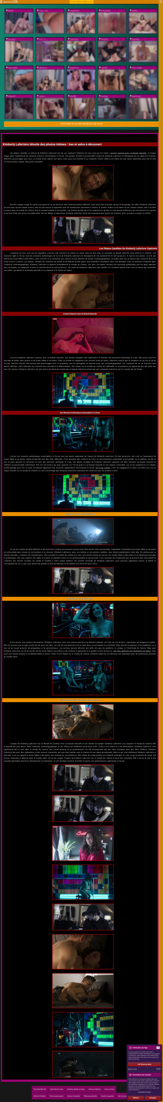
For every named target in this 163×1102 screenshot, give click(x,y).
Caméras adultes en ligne (76, 1089)
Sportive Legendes (107, 1096)
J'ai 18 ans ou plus (144, 1064)
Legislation (141, 1092)
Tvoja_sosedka (137, 68)
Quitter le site (132, 1069)
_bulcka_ (42, 96)
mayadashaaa (74, 11)
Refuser (136, 1098)
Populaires (74, 2)
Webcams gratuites (90, 1096)
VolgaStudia (74, 39)
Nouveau (82, 2)
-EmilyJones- (74, 68)
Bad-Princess (136, 96)
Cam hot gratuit (123, 1096)
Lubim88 (104, 68)
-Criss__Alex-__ (44, 11)
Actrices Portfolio (40, 1096)
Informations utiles (56, 1089)
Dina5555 (73, 96)
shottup (134, 11)
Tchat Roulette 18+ (40, 1089)
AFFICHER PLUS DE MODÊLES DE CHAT (81, 124)
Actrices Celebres (95, 1089)
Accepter (152, 1098)
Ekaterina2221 (13, 68)
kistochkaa (135, 39)
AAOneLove (43, 68)
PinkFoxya (104, 39)
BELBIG (11, 11)
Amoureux (89, 2)
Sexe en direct (109, 1089)
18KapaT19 (12, 96)
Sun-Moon (104, 96)
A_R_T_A (42, 39)
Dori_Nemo (12, 39)
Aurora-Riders (106, 11)
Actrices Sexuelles (73, 1096)
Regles (148, 1092)
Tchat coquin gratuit (56, 1096)
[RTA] (158, 1069)
